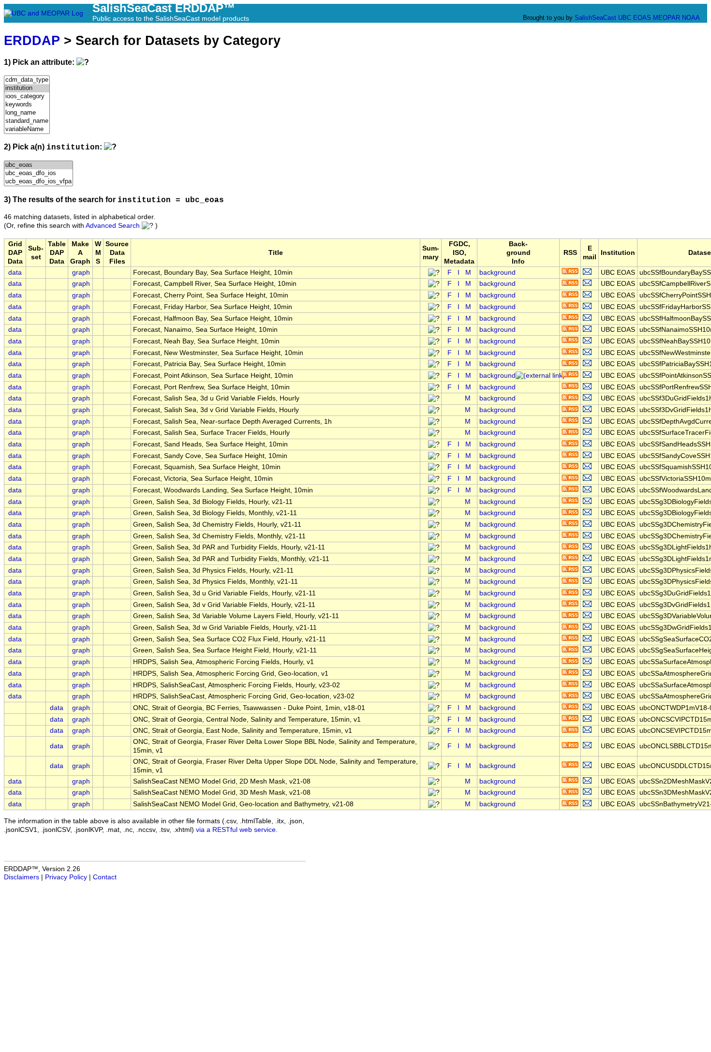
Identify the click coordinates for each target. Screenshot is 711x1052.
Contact (105, 877)
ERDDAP (32, 40)
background (497, 272)
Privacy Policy (66, 877)
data (15, 272)
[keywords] (26, 105)
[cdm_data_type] (26, 80)
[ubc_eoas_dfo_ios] (38, 173)
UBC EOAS (634, 17)
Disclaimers (21, 877)
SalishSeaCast (595, 17)
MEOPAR (666, 17)
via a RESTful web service (236, 829)
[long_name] (26, 113)
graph (81, 272)
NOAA (690, 17)
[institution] (26, 88)
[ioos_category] (26, 96)
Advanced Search (113, 225)
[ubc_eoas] (38, 165)
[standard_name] (26, 121)
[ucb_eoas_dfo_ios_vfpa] (38, 182)
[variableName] (26, 129)
